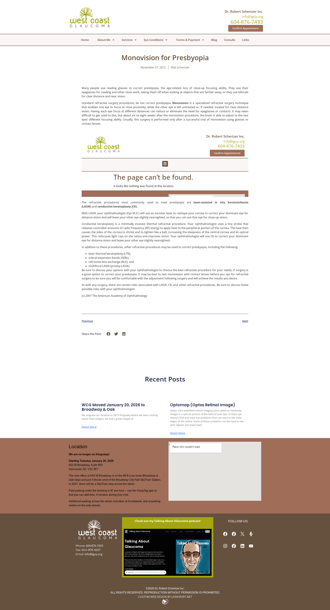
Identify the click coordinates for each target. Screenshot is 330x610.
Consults (229, 40)
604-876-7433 (94, 546)
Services (127, 40)
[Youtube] (251, 546)
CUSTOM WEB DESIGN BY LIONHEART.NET (165, 597)
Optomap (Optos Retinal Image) (202, 405)
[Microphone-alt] (251, 534)
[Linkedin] (242, 546)
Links (245, 40)
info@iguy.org (252, 16)
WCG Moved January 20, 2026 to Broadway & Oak (113, 407)
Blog (214, 40)
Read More (89, 427)
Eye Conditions (153, 40)
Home (85, 40)
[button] (109, 334)
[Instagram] (225, 546)
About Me (103, 40)
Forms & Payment (188, 40)
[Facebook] (225, 534)
